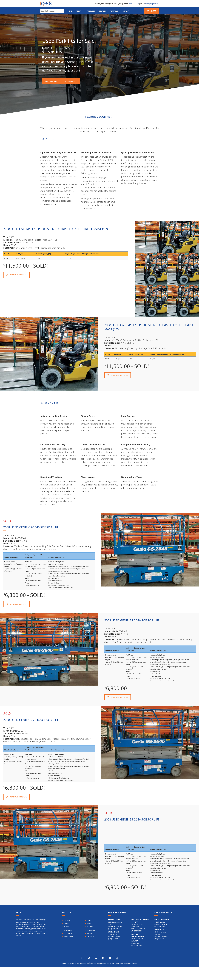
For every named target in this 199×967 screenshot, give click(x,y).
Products (91, 11)
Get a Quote (151, 11)
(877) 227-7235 (134, 4)
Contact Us (90, 937)
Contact (125, 11)
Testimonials (68, 933)
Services (102, 11)
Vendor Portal (68, 937)
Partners (90, 933)
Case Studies (68, 930)
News (89, 924)
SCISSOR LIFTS (49, 402)
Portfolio (114, 11)
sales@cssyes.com (151, 4)
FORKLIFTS (47, 139)
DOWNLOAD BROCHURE (18, 275)
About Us (90, 927)
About (78, 11)
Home (70, 11)
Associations (91, 930)
